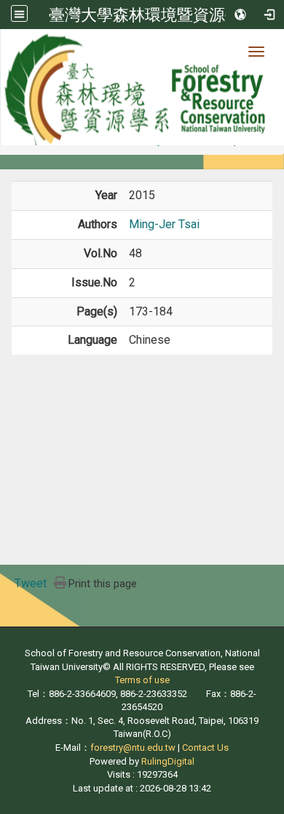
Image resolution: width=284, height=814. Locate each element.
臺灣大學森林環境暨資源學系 (153, 14)
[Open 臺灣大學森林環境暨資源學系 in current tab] (142, 87)
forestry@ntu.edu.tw (132, 747)
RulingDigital (167, 761)
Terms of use (142, 679)
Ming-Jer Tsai (164, 224)
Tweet (31, 583)
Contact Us (205, 747)
